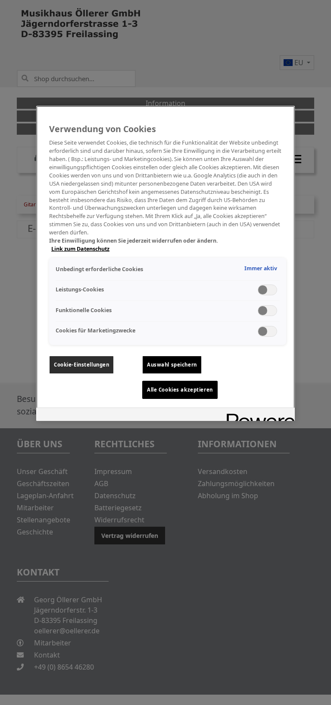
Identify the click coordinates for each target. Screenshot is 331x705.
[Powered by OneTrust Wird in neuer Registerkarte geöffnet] (257, 415)
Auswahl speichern (172, 364)
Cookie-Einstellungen (81, 364)
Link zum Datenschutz (80, 249)
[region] (165, 263)
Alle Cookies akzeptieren (180, 389)
